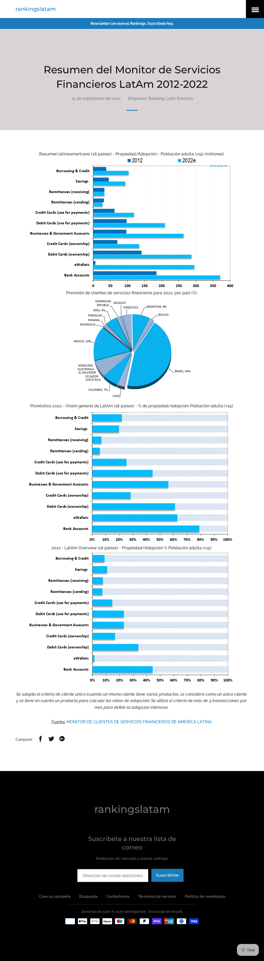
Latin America (179, 98)
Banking (156, 98)
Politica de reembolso (205, 896)
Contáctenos (117, 896)
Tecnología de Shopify (165, 912)
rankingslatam (35, 9)
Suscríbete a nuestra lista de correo (132, 843)
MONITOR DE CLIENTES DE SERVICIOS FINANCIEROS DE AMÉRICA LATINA (139, 721)
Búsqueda (88, 896)
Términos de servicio (157, 896)
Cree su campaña (54, 896)
